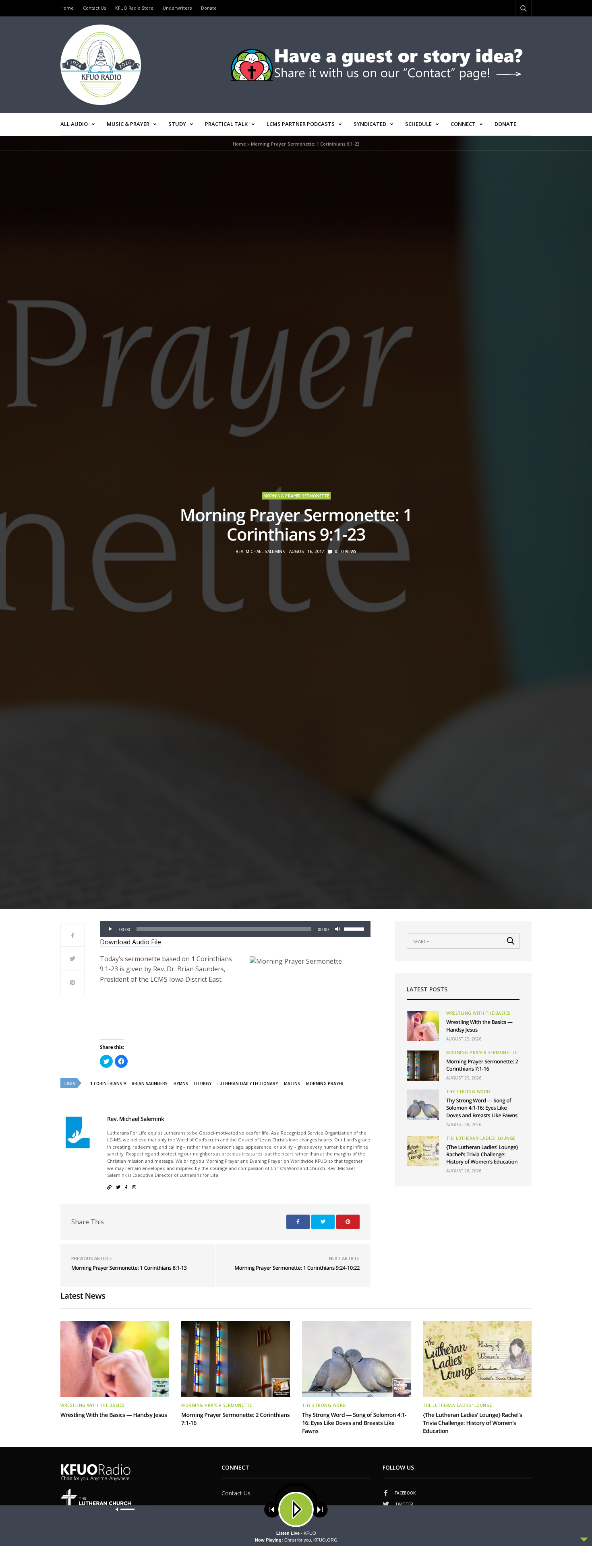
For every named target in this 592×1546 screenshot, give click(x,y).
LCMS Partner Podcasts (301, 123)
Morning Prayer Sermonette (296, 496)
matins (292, 1083)
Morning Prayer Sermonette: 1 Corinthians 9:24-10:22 (297, 1267)
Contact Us (94, 8)
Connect (463, 123)
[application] (235, 929)
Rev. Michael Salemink (260, 551)
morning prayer (325, 1083)
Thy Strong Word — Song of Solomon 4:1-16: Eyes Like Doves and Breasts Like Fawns (481, 1107)
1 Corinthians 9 (108, 1083)
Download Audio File (130, 941)
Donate (209, 8)
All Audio (74, 123)
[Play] (110, 929)
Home (67, 8)
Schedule (418, 123)
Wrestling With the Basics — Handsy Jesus (113, 1415)
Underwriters (177, 8)
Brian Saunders (150, 1083)
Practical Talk (226, 123)
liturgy (202, 1083)
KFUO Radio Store (134, 8)
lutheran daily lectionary (247, 1083)
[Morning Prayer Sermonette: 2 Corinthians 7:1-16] (423, 1066)
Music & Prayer (128, 123)
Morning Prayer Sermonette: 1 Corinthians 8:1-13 (129, 1267)
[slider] (355, 928)
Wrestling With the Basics (478, 1013)
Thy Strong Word (468, 1092)
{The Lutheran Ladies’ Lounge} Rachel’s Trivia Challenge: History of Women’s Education (482, 1154)
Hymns (181, 1083)
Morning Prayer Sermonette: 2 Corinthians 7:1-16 (482, 1065)
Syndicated (370, 123)
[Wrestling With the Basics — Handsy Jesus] (423, 1026)
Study (177, 123)
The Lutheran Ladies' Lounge (480, 1138)
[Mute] (337, 929)
